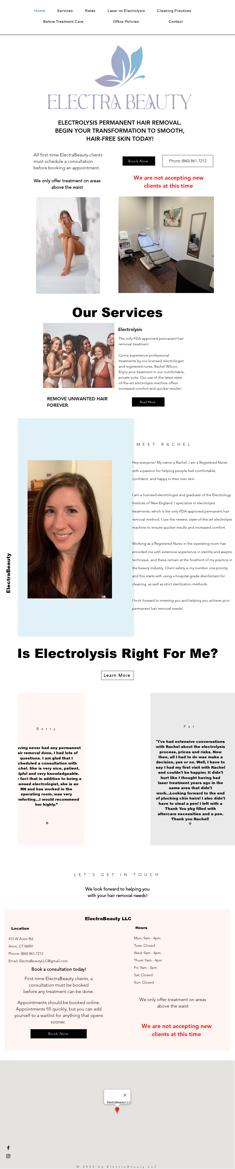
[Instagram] (8, 1156)
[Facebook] (8, 1148)
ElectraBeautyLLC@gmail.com (43, 961)
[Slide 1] (47, 823)
